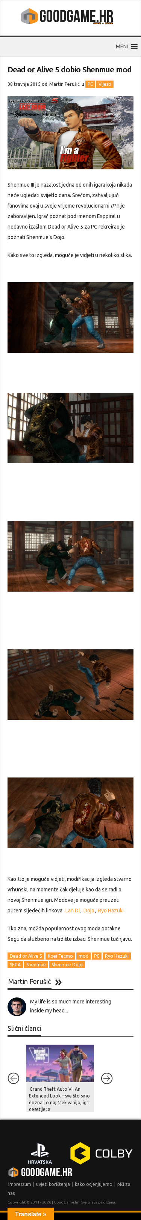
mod (83, 956)
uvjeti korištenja (53, 1184)
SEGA (15, 964)
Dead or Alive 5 (26, 956)
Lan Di (72, 911)
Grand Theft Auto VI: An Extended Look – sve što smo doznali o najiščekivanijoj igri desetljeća (59, 1099)
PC (90, 84)
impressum (19, 1184)
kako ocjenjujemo (93, 1184)
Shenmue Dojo (67, 964)
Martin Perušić (64, 84)
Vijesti (105, 84)
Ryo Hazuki (111, 911)
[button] (122, 46)
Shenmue (36, 964)
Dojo (88, 911)
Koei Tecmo (60, 956)
